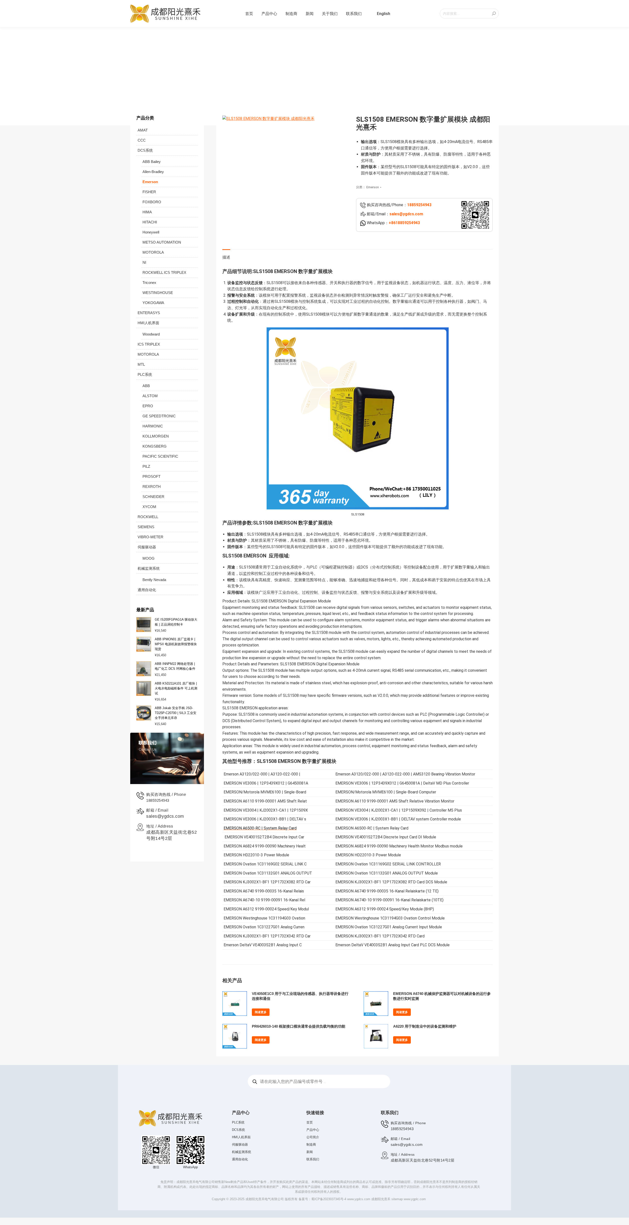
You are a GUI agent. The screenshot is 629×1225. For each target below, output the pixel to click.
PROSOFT (151, 476)
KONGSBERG (155, 446)
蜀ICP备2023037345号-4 (328, 1199)
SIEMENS (146, 527)
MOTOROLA (153, 252)
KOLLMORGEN (156, 436)
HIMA (147, 212)
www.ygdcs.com (358, 1199)
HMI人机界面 (148, 323)
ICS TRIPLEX (149, 344)
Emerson (372, 187)
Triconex (149, 282)
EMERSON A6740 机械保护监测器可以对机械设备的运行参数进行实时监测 (442, 996)
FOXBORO (152, 202)
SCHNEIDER (153, 497)
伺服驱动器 (147, 547)
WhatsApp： (393, 222)
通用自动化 (147, 590)
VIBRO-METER (150, 537)
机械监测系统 (149, 568)
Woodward (151, 334)
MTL (141, 364)
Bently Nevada (154, 580)
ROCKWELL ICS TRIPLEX (164, 272)
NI (144, 262)
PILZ (146, 466)
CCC (142, 140)
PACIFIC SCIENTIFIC (160, 456)
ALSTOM (150, 396)
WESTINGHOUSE (158, 293)
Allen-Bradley (153, 172)
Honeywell (151, 232)
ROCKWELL (148, 517)
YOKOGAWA (153, 303)
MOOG (149, 558)
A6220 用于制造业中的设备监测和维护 (424, 1026)
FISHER (149, 192)
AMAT (143, 130)
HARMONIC (153, 426)
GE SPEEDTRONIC (159, 416)
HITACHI (150, 222)
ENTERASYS (149, 313)
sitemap (397, 1199)
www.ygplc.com (415, 1199)
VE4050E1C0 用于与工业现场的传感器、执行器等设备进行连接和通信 (300, 996)
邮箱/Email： (394, 214)
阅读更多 (261, 1012)
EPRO (148, 406)
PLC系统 (145, 374)
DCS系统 (145, 150)
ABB (146, 386)
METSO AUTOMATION (162, 242)
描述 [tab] (226, 257)
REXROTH (152, 486)
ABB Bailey (152, 162)
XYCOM (149, 507)
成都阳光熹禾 (380, 1199)
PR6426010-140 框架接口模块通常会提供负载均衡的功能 (298, 1026)
